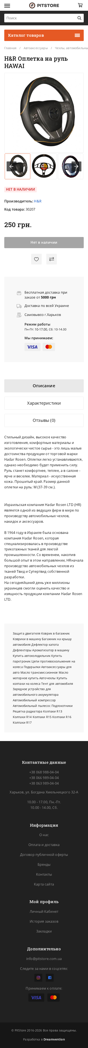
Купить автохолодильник (31, 656)
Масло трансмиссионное (39, 672)
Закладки (44, 931)
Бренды (44, 864)
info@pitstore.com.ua (44, 958)
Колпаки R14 (22, 717)
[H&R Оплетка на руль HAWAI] (44, 113)
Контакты (44, 874)
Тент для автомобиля (57, 684)
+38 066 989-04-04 (44, 777)
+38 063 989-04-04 (44, 783)
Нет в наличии (44, 242)
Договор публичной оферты (44, 854)
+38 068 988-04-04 (44, 772)
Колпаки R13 (52, 711)
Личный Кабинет (44, 911)
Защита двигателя (26, 633)
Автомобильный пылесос (32, 706)
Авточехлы (47, 678)
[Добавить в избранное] (36, 259)
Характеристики (44, 403)
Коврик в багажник (55, 633)
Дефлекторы (22, 650)
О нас (44, 834)
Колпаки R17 (22, 722)
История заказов (44, 921)
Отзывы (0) (44, 420)
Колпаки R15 (42, 717)
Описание (44, 386)
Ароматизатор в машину (50, 650)
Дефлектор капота (45, 644)
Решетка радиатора (27, 711)
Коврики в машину (27, 639)
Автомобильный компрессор (34, 700)
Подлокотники (62, 706)
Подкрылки (32, 667)
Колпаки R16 (61, 717)
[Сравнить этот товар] (51, 259)
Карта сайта (44, 884)
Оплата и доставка (44, 844)
